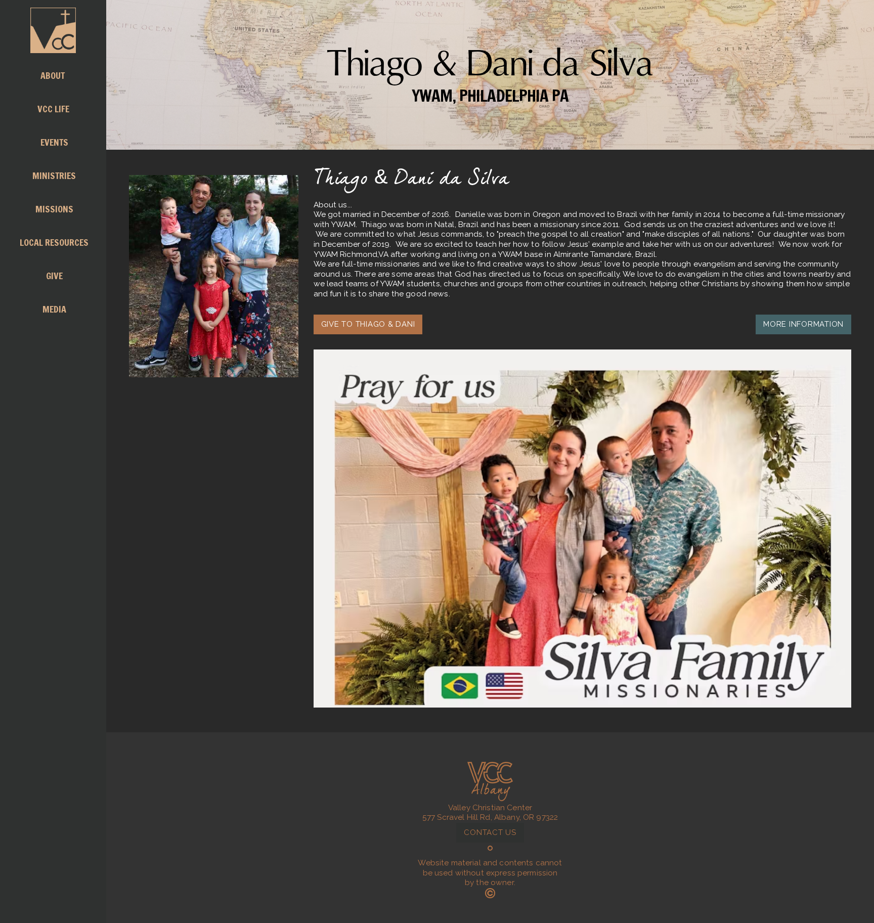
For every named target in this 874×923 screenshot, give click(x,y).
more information (803, 324)
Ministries (54, 175)
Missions (54, 208)
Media (54, 309)
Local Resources (54, 242)
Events (54, 142)
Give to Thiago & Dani (368, 324)
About (53, 75)
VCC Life (54, 108)
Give (54, 275)
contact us (490, 832)
